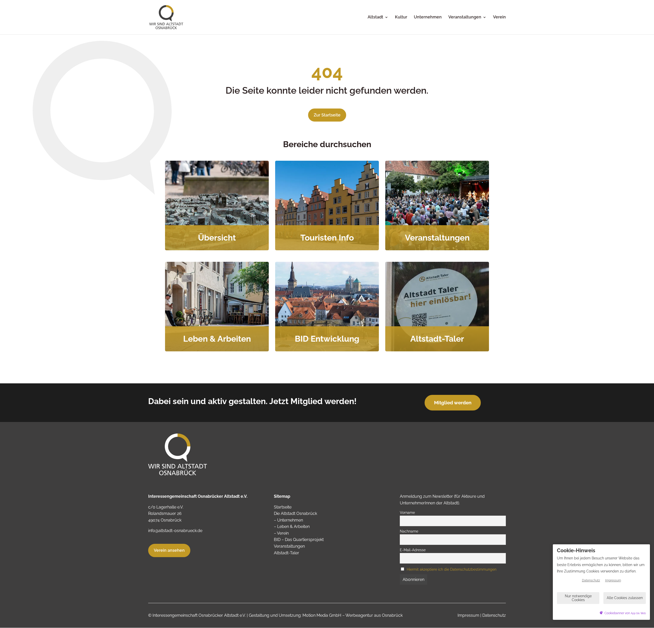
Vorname (407, 512)
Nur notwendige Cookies (578, 598)
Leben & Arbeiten (293, 526)
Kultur (401, 17)
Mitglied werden (452, 402)
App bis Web (638, 613)
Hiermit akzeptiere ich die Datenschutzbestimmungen (451, 569)
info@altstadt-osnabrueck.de (175, 530)
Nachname (409, 531)
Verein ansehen (169, 550)
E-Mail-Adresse (413, 550)
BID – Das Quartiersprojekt (299, 539)
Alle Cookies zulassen (625, 598)
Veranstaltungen (464, 17)
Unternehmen (428, 17)
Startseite (282, 507)
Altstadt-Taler (286, 552)
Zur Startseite (327, 115)
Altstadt (375, 17)
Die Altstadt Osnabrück (295, 513)
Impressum (468, 615)
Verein (499, 17)
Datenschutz (494, 615)
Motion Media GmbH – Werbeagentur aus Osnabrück (352, 615)
